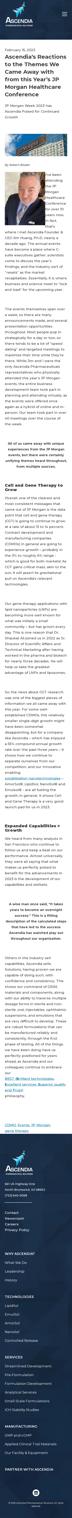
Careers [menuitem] (12, 1224)
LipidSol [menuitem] (11, 1306)
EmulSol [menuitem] (12, 1314)
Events (24, 1125)
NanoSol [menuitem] (12, 1332)
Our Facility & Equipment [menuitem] (26, 1453)
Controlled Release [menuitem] (21, 1341)
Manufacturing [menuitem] (21, 1426)
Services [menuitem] (14, 1357)
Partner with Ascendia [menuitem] (29, 1469)
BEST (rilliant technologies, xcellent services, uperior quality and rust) (35, 1084)
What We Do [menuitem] (16, 1263)
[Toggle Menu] (62, 14)
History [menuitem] (11, 1280)
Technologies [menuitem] (19, 1297)
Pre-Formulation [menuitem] (19, 1375)
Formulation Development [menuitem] (28, 1384)
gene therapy (17, 1131)
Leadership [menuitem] (14, 1271)
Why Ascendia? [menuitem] (20, 1254)
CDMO (10, 1125)
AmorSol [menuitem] (12, 1323)
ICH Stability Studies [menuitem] (22, 1410)
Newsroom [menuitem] (14, 1218)
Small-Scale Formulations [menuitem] (27, 1401)
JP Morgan (40, 1125)
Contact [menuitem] (12, 1213)
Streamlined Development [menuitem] (28, 1366)
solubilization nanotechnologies (33, 778)
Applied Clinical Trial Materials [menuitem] (31, 1444)
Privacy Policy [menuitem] (17, 1230)
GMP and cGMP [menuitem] (18, 1435)
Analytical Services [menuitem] (21, 1392)
